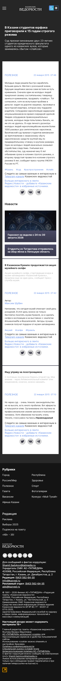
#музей (9, 330)
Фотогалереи (39, 491)
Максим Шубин (14, 303)
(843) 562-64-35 (34, 583)
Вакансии (7, 496)
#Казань (9, 169)
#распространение (34, 169)
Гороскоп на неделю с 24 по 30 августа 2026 (26, 236)
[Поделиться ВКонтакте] (30, 192)
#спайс (50, 169)
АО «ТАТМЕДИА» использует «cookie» (21, 634)
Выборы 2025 (10, 524)
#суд (19, 169)
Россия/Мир (9, 480)
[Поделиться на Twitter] (22, 192)
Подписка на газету (14, 529)
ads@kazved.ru (11, 586)
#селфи (19, 330)
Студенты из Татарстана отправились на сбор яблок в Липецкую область (30, 250)
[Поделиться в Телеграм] (38, 192)
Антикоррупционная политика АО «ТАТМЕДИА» (26, 651)
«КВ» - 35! (8, 534)
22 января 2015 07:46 (45, 75)
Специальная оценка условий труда (20, 648)
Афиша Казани (10, 502)
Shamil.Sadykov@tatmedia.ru (19, 565)
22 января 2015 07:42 (45, 293)
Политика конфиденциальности (18, 646)
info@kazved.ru (11, 580)
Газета (6, 491)
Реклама (7, 519)
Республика (38, 474)
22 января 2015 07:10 (45, 394)
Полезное (11, 75)
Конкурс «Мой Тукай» (44, 496)
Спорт (35, 485)
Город (5, 474)
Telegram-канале (14, 176)
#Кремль (30, 330)
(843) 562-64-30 (25, 577)
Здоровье (37, 480)
